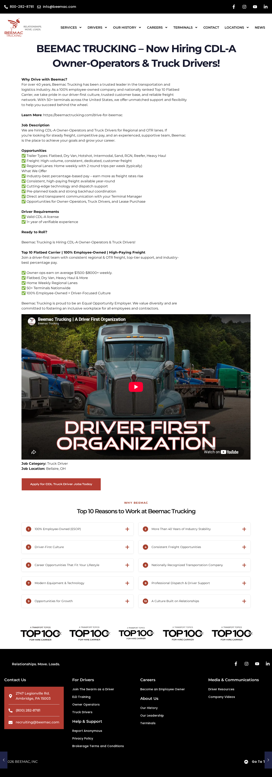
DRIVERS (95, 27)
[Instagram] (244, 7)
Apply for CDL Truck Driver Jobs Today (61, 484)
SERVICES (69, 27)
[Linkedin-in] (266, 7)
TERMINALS (183, 27)
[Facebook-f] (234, 7)
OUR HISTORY (124, 27)
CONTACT (211, 27)
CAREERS (155, 27)
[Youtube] (255, 7)
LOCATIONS (234, 27)
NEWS (260, 27)
